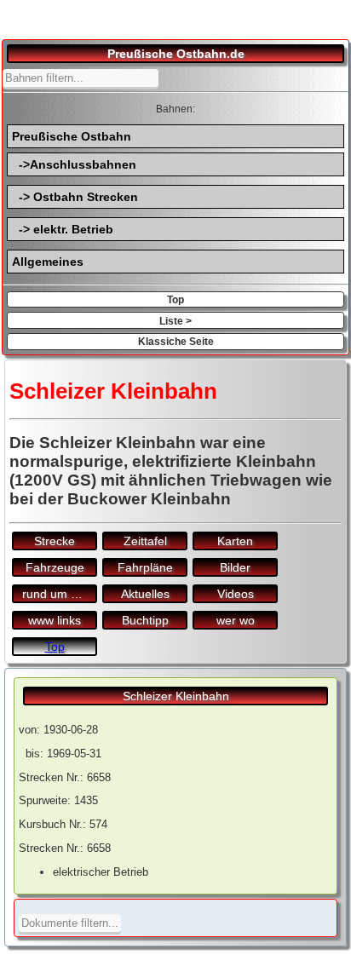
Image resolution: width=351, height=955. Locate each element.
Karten (235, 541)
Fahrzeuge (55, 567)
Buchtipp (145, 620)
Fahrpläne (145, 567)
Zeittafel (145, 541)
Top (175, 299)
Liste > (175, 320)
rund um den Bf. (59, 594)
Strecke (54, 541)
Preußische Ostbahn (71, 136)
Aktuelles (145, 594)
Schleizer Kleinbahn (176, 696)
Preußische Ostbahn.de (176, 53)
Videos (235, 594)
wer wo (235, 620)
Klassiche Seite (176, 341)
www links (54, 620)
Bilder (235, 567)
